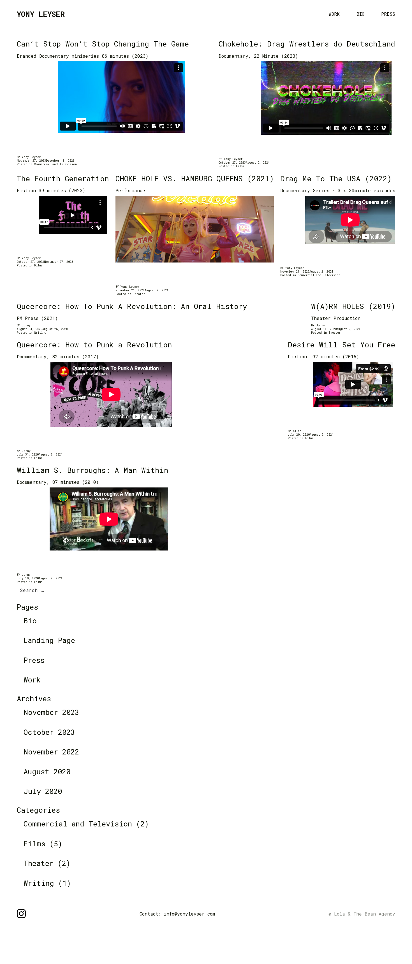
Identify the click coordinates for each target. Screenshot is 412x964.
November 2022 (51, 751)
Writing (40, 333)
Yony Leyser (31, 157)
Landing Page (49, 640)
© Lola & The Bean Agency (361, 914)
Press (388, 14)
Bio (360, 14)
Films (240, 166)
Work (334, 14)
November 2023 (51, 712)
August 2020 (47, 771)
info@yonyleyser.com (189, 914)
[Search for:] (206, 590)
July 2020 (43, 791)
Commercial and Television (55, 164)
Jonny (26, 325)
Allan (297, 431)
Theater (139, 294)
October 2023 (49, 732)
